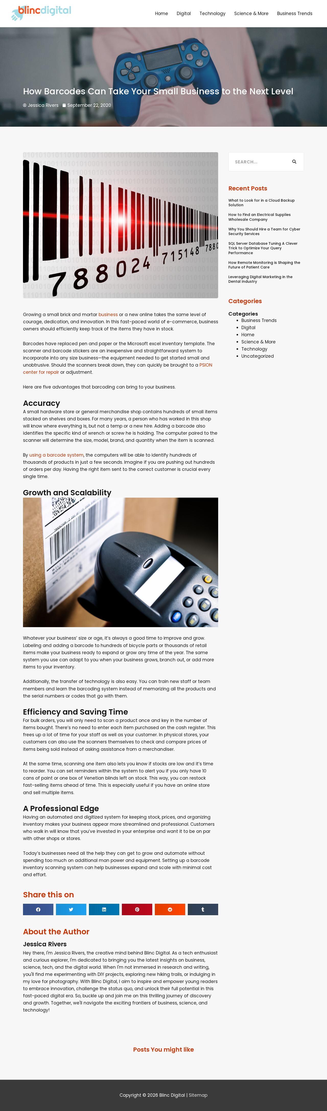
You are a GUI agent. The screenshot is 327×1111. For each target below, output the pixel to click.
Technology (213, 13)
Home (161, 13)
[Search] (294, 161)
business (108, 315)
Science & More (251, 13)
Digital (184, 13)
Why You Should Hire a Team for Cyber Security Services (264, 231)
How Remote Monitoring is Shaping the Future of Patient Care (264, 265)
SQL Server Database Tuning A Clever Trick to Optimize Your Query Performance (263, 248)
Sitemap (198, 1095)
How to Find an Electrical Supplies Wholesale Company (259, 217)
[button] (38, 909)
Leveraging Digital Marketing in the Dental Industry (260, 279)
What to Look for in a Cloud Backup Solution (261, 203)
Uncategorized (257, 356)
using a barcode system (56, 455)
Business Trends (294, 13)
